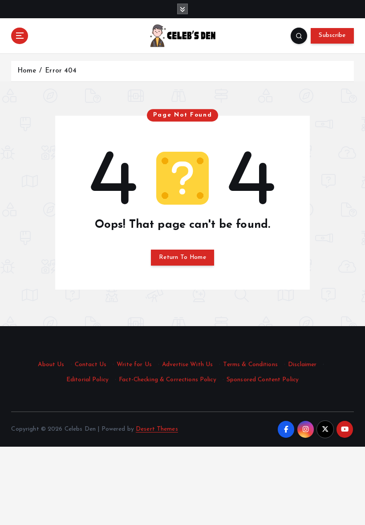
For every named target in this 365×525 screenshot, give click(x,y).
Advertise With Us (187, 365)
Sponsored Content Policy (263, 380)
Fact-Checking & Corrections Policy (167, 380)
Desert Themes (157, 429)
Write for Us (134, 365)
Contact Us (90, 365)
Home (26, 71)
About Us (51, 365)
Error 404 (61, 71)
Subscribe (332, 35)
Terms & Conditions (250, 365)
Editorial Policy (87, 380)
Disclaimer (302, 365)
